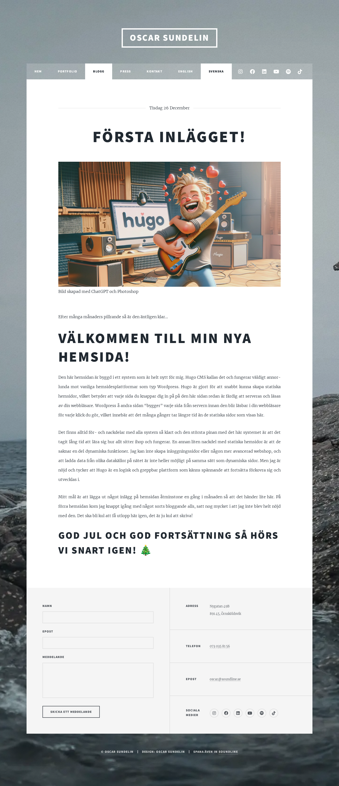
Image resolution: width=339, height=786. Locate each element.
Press (125, 71)
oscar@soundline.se (225, 679)
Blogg (98, 71)
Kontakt (154, 71)
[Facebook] (252, 71)
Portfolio (67, 71)
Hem (38, 71)
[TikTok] (300, 71)
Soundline (228, 752)
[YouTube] (276, 71)
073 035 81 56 (220, 646)
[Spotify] (288, 71)
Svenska (216, 71)
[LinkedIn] (264, 71)
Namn (47, 606)
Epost (47, 631)
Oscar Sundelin (169, 37)
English (185, 71)
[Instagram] (240, 71)
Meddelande (53, 657)
